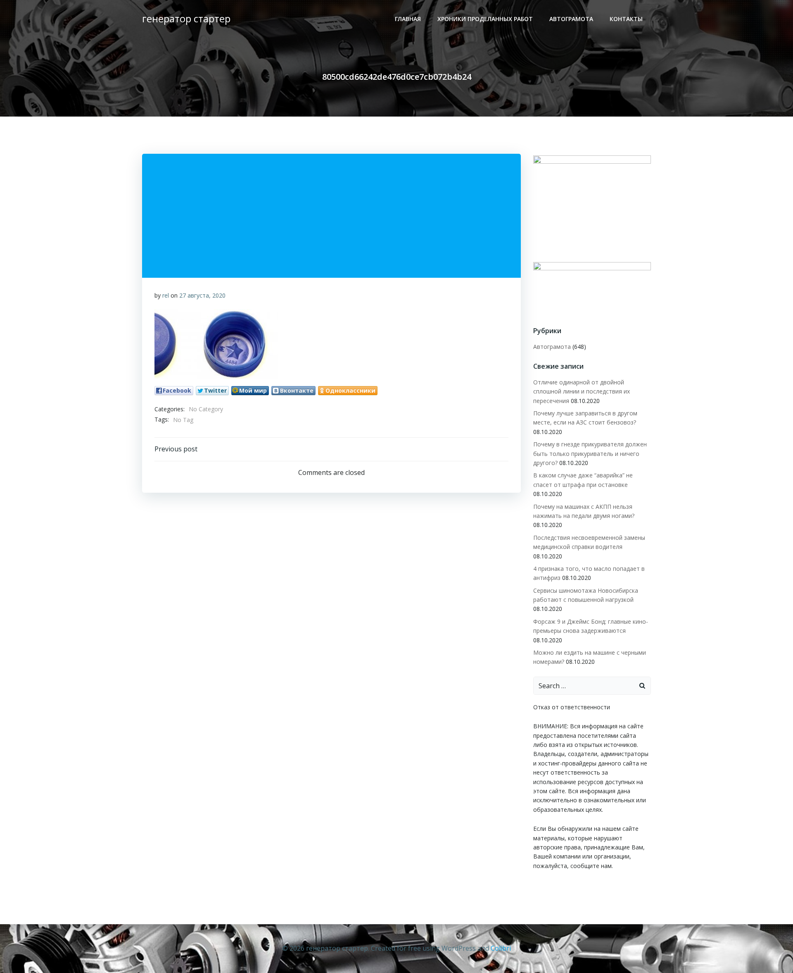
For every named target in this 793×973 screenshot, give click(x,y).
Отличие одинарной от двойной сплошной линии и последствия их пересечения (581, 391)
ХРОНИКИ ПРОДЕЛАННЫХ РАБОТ (485, 19)
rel (165, 295)
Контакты (626, 19)
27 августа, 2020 (202, 295)
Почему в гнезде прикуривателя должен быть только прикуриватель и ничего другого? (590, 453)
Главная (408, 19)
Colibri (501, 948)
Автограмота (571, 19)
